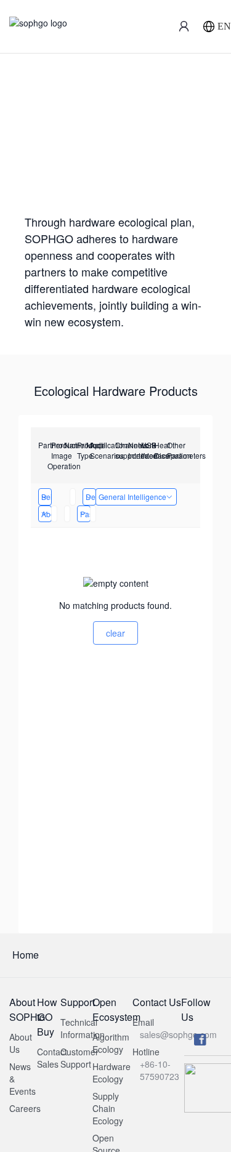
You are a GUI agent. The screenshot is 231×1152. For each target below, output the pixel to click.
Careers (25, 1108)
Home (25, 955)
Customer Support (79, 1057)
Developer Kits (91, 496)
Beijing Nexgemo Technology (46, 496)
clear (115, 633)
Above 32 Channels (46, 514)
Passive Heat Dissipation (85, 514)
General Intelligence (132, 496)
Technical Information (82, 1028)
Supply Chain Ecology (107, 1108)
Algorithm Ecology (110, 1043)
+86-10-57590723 (159, 1070)
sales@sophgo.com (178, 1034)
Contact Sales (52, 1057)
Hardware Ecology (111, 1072)
